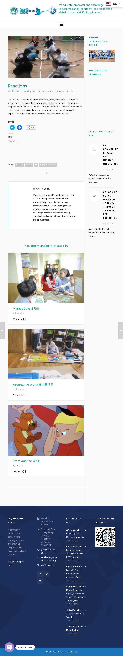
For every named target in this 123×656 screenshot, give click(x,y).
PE (55, 91)
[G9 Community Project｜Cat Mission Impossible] (94, 149)
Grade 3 (49, 91)
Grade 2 (41, 91)
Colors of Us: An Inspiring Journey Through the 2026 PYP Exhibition (74, 552)
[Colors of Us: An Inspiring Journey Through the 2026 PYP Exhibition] (94, 196)
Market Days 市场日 (26, 308)
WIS (33, 91)
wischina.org (47, 565)
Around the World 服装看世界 (33, 384)
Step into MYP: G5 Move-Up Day (74, 628)
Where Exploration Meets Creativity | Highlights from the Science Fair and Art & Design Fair (75, 593)
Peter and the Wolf (26, 460)
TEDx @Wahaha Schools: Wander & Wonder (75, 613)
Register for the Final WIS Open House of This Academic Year (74, 571)
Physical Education (65, 91)
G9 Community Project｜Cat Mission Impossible (75, 534)
